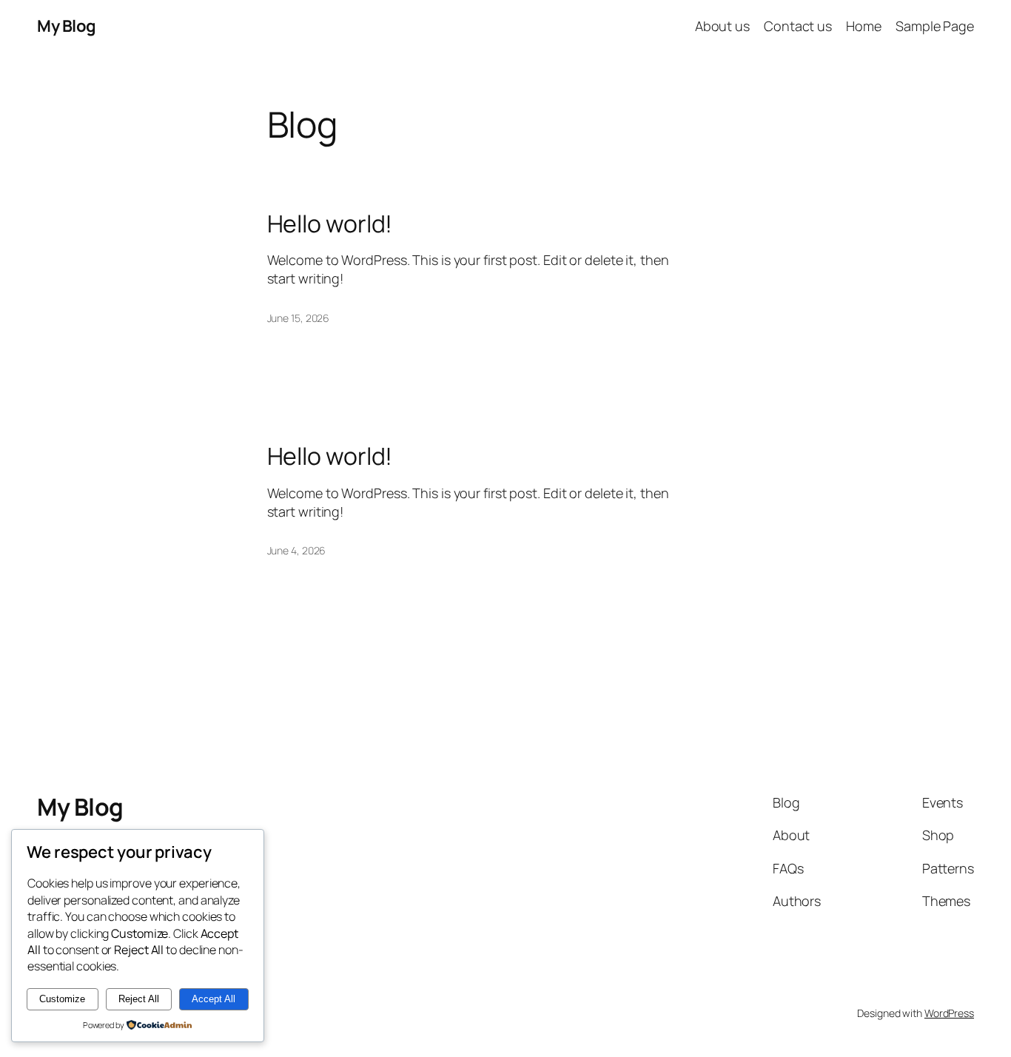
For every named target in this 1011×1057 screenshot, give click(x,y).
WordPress (949, 1013)
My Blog (66, 26)
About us (722, 26)
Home (863, 26)
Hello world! (330, 223)
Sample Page (935, 26)
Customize (62, 998)
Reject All (138, 998)
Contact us (798, 26)
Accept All (213, 998)
